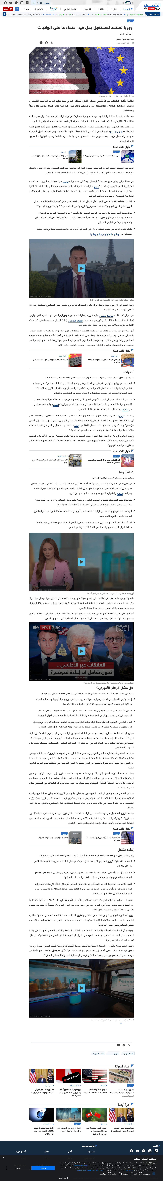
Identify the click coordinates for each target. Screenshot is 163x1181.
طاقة (47, 1151)
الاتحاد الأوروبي (75, 320)
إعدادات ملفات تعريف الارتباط (95, 1170)
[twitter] (143, 1151)
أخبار (70, 1151)
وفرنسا (102, 234)
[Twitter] (16, 2)
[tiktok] (156, 1151)
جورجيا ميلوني (106, 315)
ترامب (66, 181)
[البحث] (17, 9)
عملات (84, 14)
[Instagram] (21, 2)
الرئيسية (127, 9)
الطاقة (120, 493)
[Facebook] (5, 2)
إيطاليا (116, 234)
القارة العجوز (116, 131)
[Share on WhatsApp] (51, 43)
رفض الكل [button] (18, 1168)
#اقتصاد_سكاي (153, 14)
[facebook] (131, 1151)
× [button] (3, 1157)
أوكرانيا (125, 409)
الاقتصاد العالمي (71, 9)
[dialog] (81, 1168)
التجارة (56, 404)
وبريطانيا (94, 234)
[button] (40, 2)
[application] (81, 268)
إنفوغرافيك (38, 9)
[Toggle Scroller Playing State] (4, 14)
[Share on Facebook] (46, 43)
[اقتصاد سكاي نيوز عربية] (147, 6)
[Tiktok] (27, 2)
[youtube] (137, 1151)
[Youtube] (11, 2)
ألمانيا (109, 234)
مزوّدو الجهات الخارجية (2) (80, 1165)
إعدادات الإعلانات (129, 1170)
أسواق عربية (21, 1151)
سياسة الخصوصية (81, 1170)
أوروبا (96, 186)
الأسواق (87, 9)
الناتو (76, 425)
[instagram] (149, 1151)
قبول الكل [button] (43, 1168)
